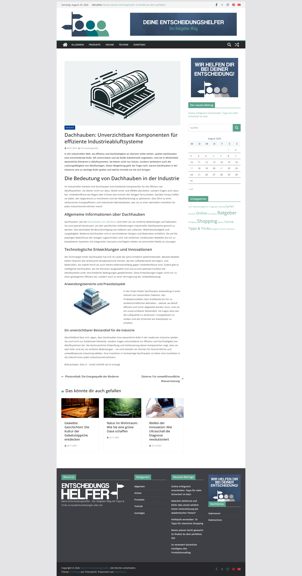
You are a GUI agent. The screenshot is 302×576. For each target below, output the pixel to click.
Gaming (221, 207)
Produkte (95, 44)
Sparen (221, 222)
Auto (190, 207)
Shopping (207, 221)
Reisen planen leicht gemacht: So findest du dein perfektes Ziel (187, 534)
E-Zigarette (213, 207)
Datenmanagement (200, 207)
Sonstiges (139, 44)
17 (191, 168)
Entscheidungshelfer (89, 148)
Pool (209, 214)
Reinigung (192, 222)
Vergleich (215, 229)
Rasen (214, 214)
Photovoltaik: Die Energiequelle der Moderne (92, 376)
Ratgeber (227, 213)
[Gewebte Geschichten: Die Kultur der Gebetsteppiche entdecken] (80, 400)
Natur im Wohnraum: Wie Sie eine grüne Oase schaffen (122, 427)
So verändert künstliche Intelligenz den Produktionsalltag (184, 548)
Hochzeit (191, 214)
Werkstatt (231, 229)
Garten (229, 206)
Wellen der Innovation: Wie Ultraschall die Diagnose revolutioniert (160, 431)
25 (199, 174)
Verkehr (222, 229)
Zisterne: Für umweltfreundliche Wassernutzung (160, 379)
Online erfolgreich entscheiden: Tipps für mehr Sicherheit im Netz (186, 490)
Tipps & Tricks (199, 228)
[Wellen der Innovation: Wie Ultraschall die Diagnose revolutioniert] (165, 400)
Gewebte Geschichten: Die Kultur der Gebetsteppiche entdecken (76, 431)
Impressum (214, 513)
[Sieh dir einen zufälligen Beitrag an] (237, 44)
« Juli (190, 189)
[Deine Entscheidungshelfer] (65, 44)
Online (110, 44)
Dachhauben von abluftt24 (101, 221)
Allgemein (77, 44)
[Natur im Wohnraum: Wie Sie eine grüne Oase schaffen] (122, 400)
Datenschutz (215, 519)
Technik (123, 44)
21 (221, 168)
